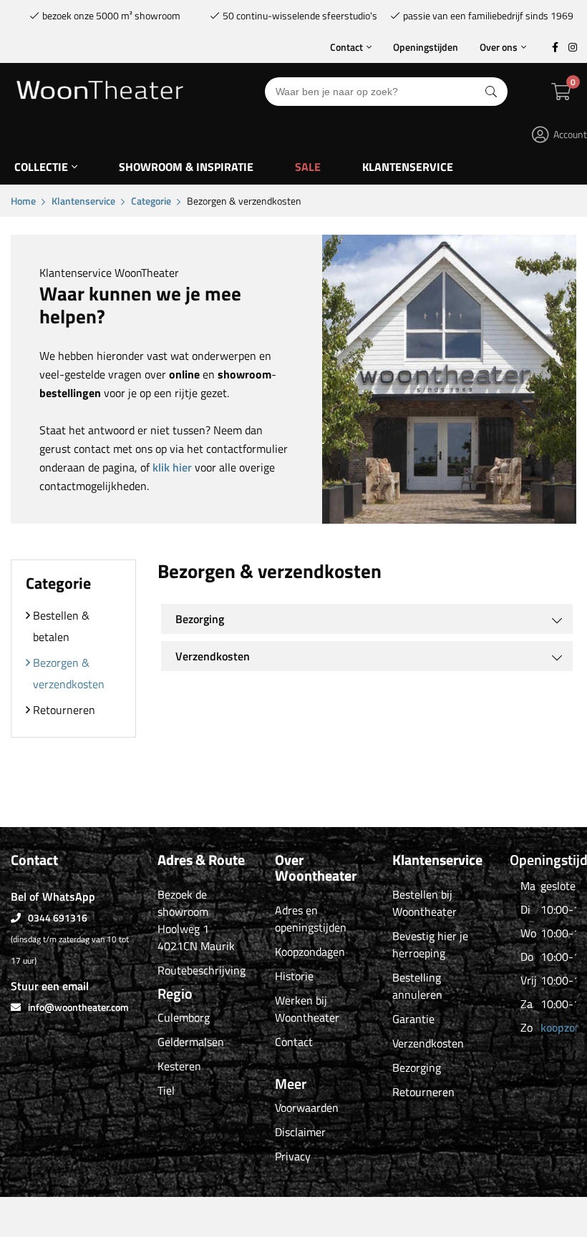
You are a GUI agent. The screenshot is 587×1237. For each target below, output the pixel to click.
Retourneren (64, 709)
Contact (346, 46)
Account (570, 134)
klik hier (172, 467)
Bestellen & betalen (61, 626)
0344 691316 (57, 917)
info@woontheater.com (78, 1006)
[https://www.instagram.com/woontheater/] (573, 47)
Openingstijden (425, 46)
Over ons (499, 46)
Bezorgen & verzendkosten (69, 673)
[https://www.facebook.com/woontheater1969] (555, 47)
